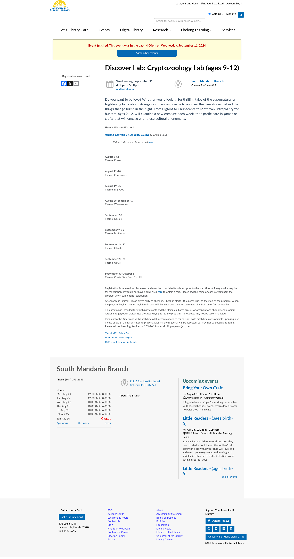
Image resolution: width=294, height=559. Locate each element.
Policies (160, 521)
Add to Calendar (125, 89)
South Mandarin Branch (207, 81)
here (160, 292)
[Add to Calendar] (110, 84)
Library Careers (164, 539)
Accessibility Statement (169, 514)
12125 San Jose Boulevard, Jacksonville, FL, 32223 (145, 383)
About (159, 510)
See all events (229, 477)
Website (230, 14)
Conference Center (118, 532)
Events (104, 30)
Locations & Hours (118, 518)
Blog (110, 525)
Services (228, 30)
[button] (208, 529)
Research (161, 30)
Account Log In (234, 3)
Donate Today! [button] (220, 520)
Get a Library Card (73, 30)
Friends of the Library (168, 532)
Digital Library (131, 30)
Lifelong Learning (195, 30)
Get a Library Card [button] (72, 517)
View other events (147, 53)
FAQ (110, 510)
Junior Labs (132, 342)
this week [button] (83, 423)
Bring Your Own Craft (203, 388)
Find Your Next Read (212, 3)
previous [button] (63, 423)
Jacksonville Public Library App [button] (226, 536)
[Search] (241, 15)
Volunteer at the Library (169, 536)
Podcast (112, 539)
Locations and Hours (187, 3)
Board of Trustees (166, 518)
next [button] (107, 423)
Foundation (162, 525)
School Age (124, 333)
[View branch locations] (178, 84)
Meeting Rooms (116, 536)
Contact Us (114, 521)
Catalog (216, 14)
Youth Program (125, 338)
